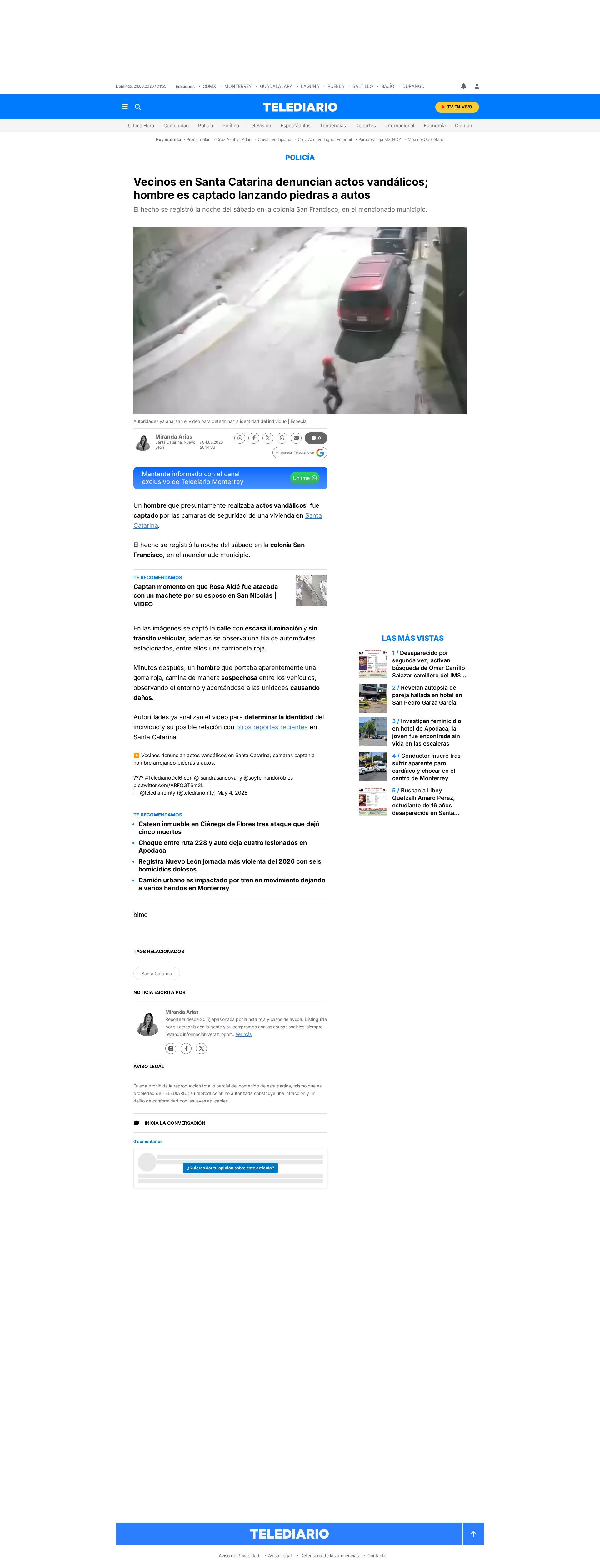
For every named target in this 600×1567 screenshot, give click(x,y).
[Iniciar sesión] (477, 86)
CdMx (209, 86)
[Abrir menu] (125, 107)
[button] (300, 452)
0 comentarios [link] (147, 1141)
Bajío (387, 86)
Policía (205, 125)
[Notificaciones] (464, 86)
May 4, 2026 (233, 793)
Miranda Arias (173, 437)
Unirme (301, 478)
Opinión (463, 125)
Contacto (377, 1555)
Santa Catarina (157, 973)
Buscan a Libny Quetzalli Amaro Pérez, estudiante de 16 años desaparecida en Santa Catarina (423, 805)
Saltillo (362, 86)
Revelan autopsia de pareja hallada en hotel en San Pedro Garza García (427, 695)
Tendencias (333, 125)
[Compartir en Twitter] (267, 438)
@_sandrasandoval (216, 778)
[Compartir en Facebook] (253, 438)
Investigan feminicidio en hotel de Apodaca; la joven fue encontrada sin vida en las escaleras (426, 732)
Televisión (259, 125)
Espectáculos (296, 125)
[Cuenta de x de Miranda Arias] (201, 1048)
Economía (435, 125)
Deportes (365, 125)
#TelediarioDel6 (163, 778)
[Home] (300, 107)
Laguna (310, 86)
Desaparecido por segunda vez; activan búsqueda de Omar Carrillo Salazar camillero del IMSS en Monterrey (428, 668)
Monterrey (238, 86)
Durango (413, 86)
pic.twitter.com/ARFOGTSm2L (168, 785)
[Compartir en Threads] (282, 438)
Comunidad (176, 125)
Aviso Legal (280, 1555)
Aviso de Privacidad (239, 1555)
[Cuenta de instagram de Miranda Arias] (170, 1048)
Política (230, 125)
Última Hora (141, 125)
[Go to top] (473, 1534)
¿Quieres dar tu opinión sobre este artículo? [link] (230, 1167)
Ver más (244, 1034)
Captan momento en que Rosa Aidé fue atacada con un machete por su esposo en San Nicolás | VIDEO (205, 595)
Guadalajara (276, 86)
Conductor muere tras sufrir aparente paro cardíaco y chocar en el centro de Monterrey (426, 766)
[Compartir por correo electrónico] (296, 438)
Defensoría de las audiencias (329, 1555)
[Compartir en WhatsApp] (239, 438)
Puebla (336, 86)
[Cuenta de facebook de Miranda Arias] (186, 1048)
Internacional (399, 125)
